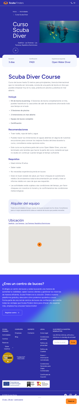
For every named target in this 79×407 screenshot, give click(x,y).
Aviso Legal (44, 333)
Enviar (73, 342)
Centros (5, 339)
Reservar (71, 401)
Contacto (31, 333)
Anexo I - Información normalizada (44, 357)
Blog (16, 337)
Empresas (18, 333)
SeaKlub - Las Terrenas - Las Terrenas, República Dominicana (29, 223)
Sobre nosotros (7, 348)
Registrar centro (10, 313)
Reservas (5, 343)
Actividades (6, 335)
